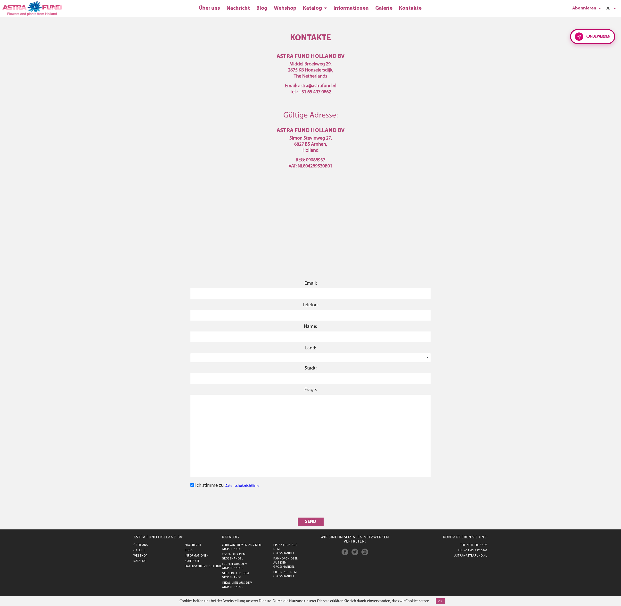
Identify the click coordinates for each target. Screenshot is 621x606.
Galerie (383, 8)
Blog (261, 8)
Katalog (313, 8)
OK (440, 601)
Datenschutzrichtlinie (242, 486)
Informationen (351, 8)
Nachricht (238, 8)
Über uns (209, 8)
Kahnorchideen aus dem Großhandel (285, 562)
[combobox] (310, 357)
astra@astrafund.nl (471, 555)
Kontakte (410, 8)
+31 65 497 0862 (476, 550)
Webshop (285, 8)
